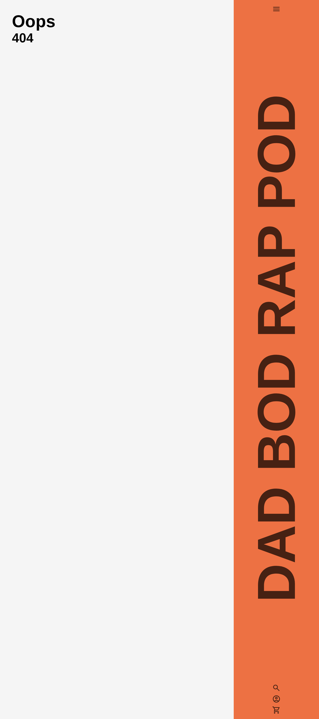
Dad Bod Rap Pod (276, 348)
